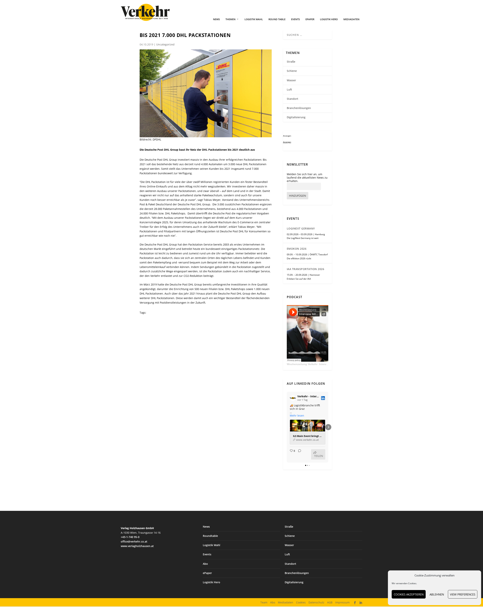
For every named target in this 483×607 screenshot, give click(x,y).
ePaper (309, 19)
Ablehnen (437, 594)
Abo (205, 564)
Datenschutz (316, 602)
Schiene (292, 71)
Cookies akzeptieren (409, 594)
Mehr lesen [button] (297, 415)
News (216, 19)
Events (295, 19)
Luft (289, 89)
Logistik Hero (329, 19)
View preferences (462, 594)
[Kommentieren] (298, 454)
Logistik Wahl (254, 19)
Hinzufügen (297, 195)
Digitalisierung (296, 117)
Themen (230, 19)
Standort (292, 99)
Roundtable (210, 536)
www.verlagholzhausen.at (137, 546)
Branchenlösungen (299, 108)
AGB (329, 602)
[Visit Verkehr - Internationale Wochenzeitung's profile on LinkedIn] (293, 398)
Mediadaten (351, 19)
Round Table (276, 19)
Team (263, 602)
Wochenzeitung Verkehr (302, 364)
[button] (287, 427)
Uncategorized (165, 44)
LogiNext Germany (301, 228)
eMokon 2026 (297, 248)
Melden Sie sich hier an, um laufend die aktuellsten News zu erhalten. (307, 178)
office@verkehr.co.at (134, 541)
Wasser (291, 80)
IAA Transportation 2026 (305, 269)
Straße (291, 61)
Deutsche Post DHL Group (161, 159)
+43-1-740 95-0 (130, 537)
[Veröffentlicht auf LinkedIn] (323, 398)
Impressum (342, 602)
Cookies (301, 602)
